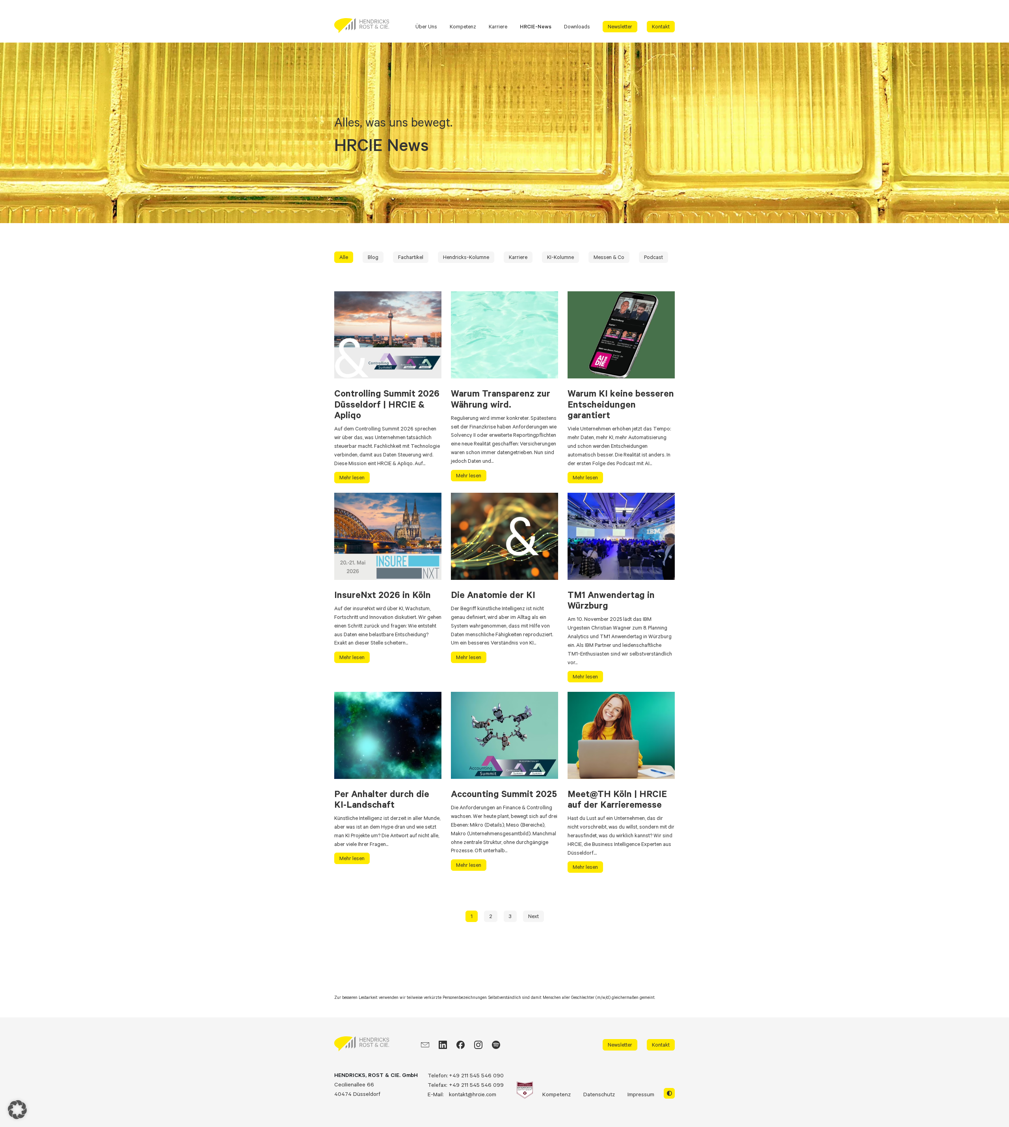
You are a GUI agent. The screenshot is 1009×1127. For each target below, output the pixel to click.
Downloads (577, 26)
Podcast (653, 257)
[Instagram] (478, 1045)
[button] (17, 1109)
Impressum (640, 1094)
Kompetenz (463, 26)
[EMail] (425, 1045)
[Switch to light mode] (669, 1093)
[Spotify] (496, 1045)
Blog (373, 257)
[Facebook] (460, 1045)
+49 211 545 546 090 (476, 1075)
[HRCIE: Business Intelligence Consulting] (361, 25)
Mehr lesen (352, 477)
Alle (343, 257)
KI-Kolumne (560, 257)
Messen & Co (609, 257)
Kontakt (661, 26)
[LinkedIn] (443, 1045)
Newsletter (620, 26)
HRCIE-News (535, 26)
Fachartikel (410, 257)
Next (533, 916)
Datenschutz (599, 1094)
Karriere (498, 26)
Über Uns (426, 26)
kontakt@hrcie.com (472, 1094)
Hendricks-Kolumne (466, 257)
